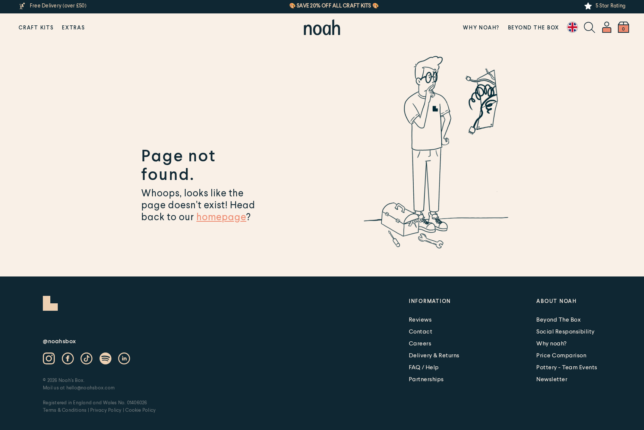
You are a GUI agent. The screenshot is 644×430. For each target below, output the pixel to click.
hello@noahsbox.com (90, 388)
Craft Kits (36, 27)
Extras (73, 27)
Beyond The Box (534, 27)
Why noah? (481, 27)
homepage (221, 216)
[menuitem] (36, 27)
